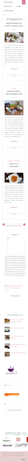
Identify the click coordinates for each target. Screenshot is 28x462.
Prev (7, 38)
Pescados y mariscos (14, 160)
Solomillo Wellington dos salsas (19, 352)
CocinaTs (18, 6)
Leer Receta (14, 68)
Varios (14, 88)
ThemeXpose (8, 455)
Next (21, 38)
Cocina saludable (8, 10)
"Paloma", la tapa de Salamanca (19, 328)
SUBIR (22, 459)
